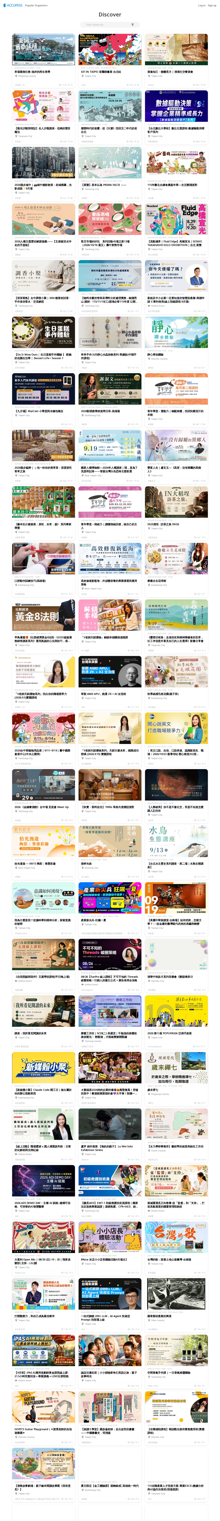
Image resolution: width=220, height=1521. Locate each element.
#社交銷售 (20, 650)
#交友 (151, 820)
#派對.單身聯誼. (89, 1103)
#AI (83, 707)
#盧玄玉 (152, 480)
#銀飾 (84, 1499)
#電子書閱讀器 (22, 1046)
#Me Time (153, 1385)
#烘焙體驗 (20, 367)
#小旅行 (85, 876)
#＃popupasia (154, 1046)
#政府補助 (153, 1442)
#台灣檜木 (153, 1329)
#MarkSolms (21, 933)
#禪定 (151, 367)
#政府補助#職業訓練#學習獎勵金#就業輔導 (102, 933)
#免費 (151, 198)
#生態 (151, 876)
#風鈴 (84, 367)
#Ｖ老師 (85, 650)
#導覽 (18, 198)
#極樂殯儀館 (87, 141)
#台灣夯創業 (154, 311)
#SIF (84, 84)
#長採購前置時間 (90, 311)
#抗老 (84, 594)
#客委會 (85, 254)
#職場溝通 (20, 1159)
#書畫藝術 (86, 1442)
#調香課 (19, 311)
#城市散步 (153, 537)
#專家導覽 (20, 537)
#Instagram (87, 989)
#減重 (151, 1216)
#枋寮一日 (20, 84)
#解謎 (18, 254)
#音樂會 (152, 989)
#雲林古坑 (153, 1159)
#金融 (18, 820)
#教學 (84, 424)
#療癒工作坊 (87, 1046)
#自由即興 (20, 1442)
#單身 (84, 820)
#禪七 (151, 1103)
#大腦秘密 (86, 763)
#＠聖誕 (152, 707)
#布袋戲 (152, 1272)
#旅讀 (151, 933)
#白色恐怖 (86, 480)
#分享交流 (20, 1329)
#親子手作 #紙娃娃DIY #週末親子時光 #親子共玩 (38, 1499)
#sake (151, 84)
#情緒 (84, 537)
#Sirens (85, 1159)
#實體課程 (153, 141)
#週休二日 (20, 707)
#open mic (20, 1272)
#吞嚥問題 (20, 594)
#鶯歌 (18, 876)
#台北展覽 (153, 254)
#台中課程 (86, 1216)
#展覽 (84, 198)
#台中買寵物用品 (23, 763)
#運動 (151, 424)
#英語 (151, 763)
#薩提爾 (19, 989)
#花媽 (18, 141)
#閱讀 (151, 650)
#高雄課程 (20, 1103)
